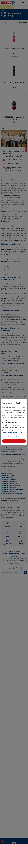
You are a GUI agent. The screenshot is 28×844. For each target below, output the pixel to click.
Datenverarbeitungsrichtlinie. (14, 432)
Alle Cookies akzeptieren (14, 441)
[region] (14, 422)
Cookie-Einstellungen (14, 436)
